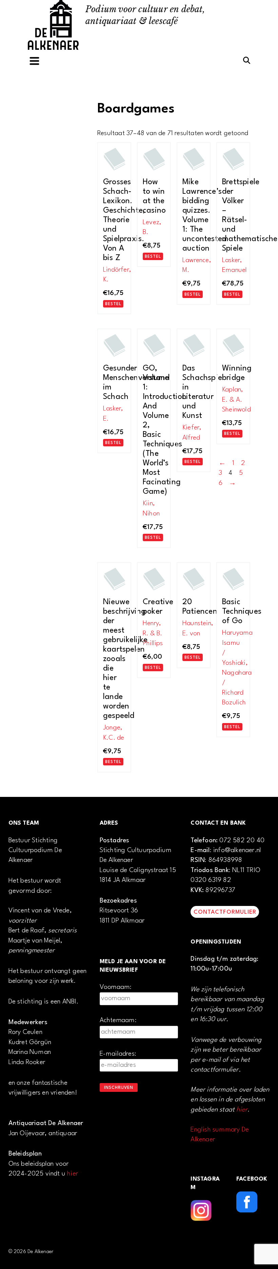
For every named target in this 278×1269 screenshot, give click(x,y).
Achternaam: (118, 1020)
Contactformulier (225, 912)
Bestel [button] (113, 304)
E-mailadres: (118, 1054)
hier (72, 1173)
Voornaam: (116, 987)
